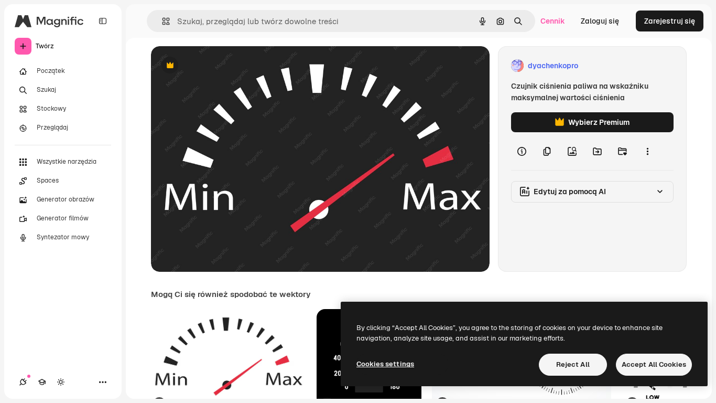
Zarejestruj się (669, 21)
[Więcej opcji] (647, 151)
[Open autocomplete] (161, 21)
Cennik (552, 21)
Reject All (573, 364)
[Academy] (42, 382)
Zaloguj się (600, 21)
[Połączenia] (23, 382)
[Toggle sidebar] (102, 21)
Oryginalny (223, 66)
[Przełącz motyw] (60, 382)
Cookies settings (385, 363)
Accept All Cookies (654, 364)
